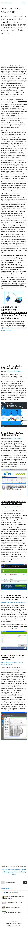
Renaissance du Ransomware (13, 912)
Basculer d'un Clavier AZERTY (14, 902)
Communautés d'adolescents (13, 907)
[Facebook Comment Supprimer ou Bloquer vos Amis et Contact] (14, 414)
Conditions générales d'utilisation (14, 923)
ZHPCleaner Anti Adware (14, 371)
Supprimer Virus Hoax (20, 869)
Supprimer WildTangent (8, 869)
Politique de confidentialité (14, 926)
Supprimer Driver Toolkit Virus (11, 871)
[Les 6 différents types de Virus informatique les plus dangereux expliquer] (14, 576)
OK (25, 882)
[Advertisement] (14, 50)
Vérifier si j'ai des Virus (12, 892)
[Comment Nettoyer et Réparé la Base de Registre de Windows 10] (14, 726)
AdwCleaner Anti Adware (14, 438)
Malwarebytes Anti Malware (14, 507)
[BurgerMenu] (24, 2)
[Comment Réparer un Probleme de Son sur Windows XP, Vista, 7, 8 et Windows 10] (14, 482)
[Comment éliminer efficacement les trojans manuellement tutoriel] (14, 640)
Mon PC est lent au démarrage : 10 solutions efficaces (13, 897)
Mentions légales (14, 921)
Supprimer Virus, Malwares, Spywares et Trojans (13, 602)
